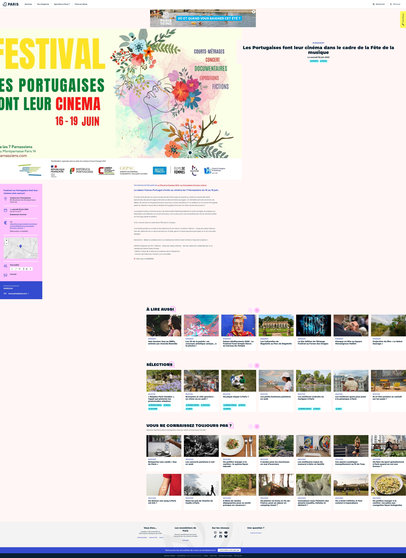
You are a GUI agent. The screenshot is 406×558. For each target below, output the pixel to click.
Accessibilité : (189, 555)
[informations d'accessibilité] (21, 269)
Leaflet (21, 258)
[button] (20, 246)
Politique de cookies (225, 555)
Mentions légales (169, 555)
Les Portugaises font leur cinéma (193, 185)
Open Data (213, 555)
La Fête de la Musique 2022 (168, 185)
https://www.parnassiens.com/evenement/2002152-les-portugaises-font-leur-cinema (23, 226)
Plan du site (238, 555)
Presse (206, 555)
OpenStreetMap (30, 258)
